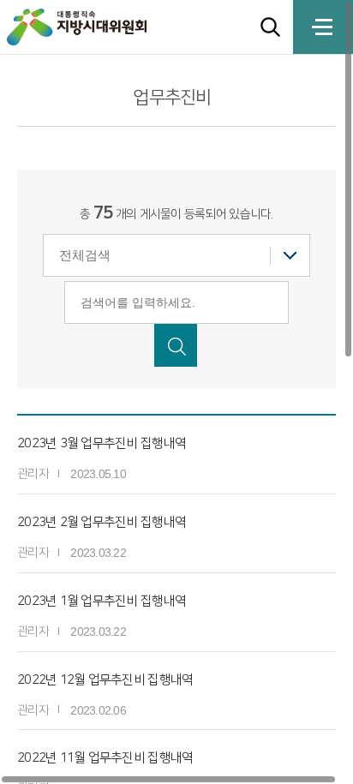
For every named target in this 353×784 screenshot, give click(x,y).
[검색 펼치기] (270, 27)
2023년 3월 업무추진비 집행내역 (101, 443)
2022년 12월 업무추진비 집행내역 (105, 680)
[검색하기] (175, 345)
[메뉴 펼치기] (323, 27)
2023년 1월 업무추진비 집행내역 (101, 601)
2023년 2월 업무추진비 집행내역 (101, 522)
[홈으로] (93, 27)
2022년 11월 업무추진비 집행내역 (105, 758)
